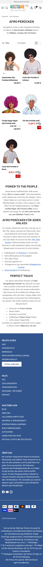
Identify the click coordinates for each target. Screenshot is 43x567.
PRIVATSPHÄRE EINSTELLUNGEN (15, 356)
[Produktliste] (39, 43)
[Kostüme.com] (19, 8)
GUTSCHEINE (7, 432)
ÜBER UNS (6, 413)
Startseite (5, 16)
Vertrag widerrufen (11, 364)
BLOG (4, 409)
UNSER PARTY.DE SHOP (11, 436)
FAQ (3, 380)
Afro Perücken (14, 16)
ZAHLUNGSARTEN (9, 383)
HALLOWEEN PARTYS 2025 (13, 417)
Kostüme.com (11, 518)
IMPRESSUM (7, 352)
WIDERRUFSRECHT (9, 359)
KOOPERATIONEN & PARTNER (14, 424)
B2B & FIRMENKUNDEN (11, 428)
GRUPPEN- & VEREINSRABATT (14, 421)
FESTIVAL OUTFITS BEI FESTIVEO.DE (17, 439)
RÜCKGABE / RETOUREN (12, 391)
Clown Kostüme (10, 270)
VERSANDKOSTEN (9, 387)
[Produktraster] (36, 43)
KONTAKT (6, 395)
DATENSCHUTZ (8, 348)
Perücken (22, 253)
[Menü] (2, 7)
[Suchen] (8, 7)
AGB (3, 344)
